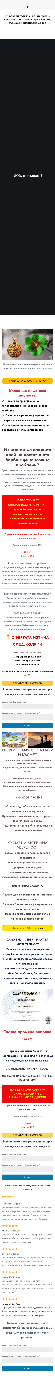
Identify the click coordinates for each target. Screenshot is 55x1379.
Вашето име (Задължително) (15, 702)
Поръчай (27, 725)
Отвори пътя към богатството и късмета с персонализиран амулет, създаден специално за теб (27, 19)
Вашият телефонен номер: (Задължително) (21, 713)
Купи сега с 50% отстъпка (27, 381)
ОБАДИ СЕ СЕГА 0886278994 (27, 683)
